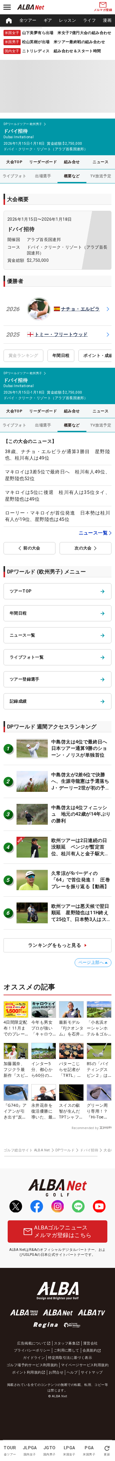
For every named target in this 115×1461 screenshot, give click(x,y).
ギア (48, 20)
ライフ (89, 20)
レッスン (67, 20)
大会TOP (14, 162)
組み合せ (72, 162)
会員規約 (90, 1350)
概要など (72, 176)
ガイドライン (34, 1358)
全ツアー (28, 20)
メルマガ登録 (103, 9)
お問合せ (56, 1372)
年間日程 (61, 355)
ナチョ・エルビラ (80, 309)
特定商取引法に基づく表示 (70, 1358)
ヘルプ (72, 1372)
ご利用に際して (66, 1350)
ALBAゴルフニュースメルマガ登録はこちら (62, 1231)
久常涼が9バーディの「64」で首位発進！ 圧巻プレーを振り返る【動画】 (80, 879)
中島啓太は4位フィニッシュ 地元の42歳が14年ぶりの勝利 (81, 814)
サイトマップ (92, 1372)
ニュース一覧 (93, 533)
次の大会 (83, 548)
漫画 (107, 20)
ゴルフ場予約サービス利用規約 (32, 1365)
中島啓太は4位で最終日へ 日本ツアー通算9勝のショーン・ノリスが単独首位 (81, 748)
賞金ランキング (23, 355)
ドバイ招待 (20, 229)
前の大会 (31, 548)
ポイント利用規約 (26, 1372)
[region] (57, 20)
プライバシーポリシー (32, 1350)
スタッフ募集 (65, 1343)
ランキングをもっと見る (54, 945)
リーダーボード (43, 162)
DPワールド (65, 1150)
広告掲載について (31, 1343)
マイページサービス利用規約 (85, 1365)
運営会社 (90, 1343)
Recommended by (85, 1128)
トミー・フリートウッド (61, 334)
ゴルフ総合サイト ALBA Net (27, 1150)
